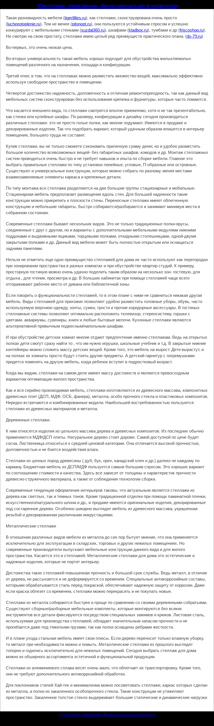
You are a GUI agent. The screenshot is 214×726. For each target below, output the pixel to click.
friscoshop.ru (191, 30)
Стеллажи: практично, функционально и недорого (107, 6)
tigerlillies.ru (75, 17)
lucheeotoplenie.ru (23, 24)
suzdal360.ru (92, 30)
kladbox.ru (138, 30)
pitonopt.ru (81, 24)
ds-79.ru (194, 36)
